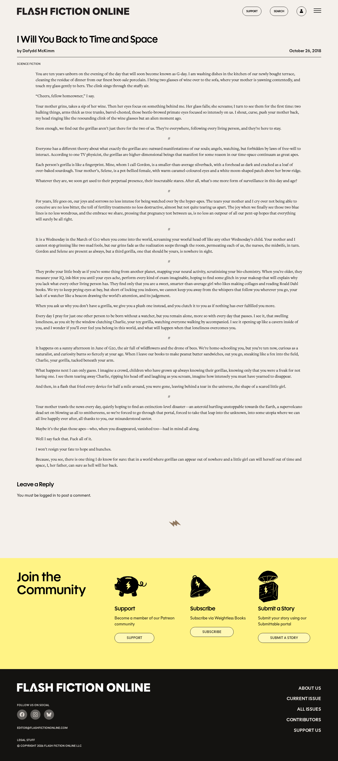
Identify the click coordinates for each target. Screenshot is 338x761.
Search (279, 11)
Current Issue (304, 698)
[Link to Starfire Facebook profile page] (22, 715)
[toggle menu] (317, 11)
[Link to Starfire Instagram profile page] (35, 715)
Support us (307, 730)
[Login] (301, 11)
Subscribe (211, 631)
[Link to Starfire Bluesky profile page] (49, 715)
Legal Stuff (26, 740)
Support (252, 11)
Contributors (303, 719)
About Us (309, 688)
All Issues (309, 709)
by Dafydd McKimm (35, 51)
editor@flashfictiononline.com (42, 728)
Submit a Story (284, 637)
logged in (48, 495)
